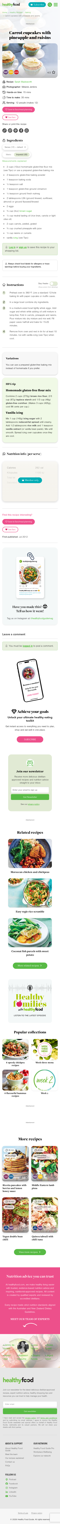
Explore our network (42, 1456)
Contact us (10, 1462)
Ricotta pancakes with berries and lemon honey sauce (14, 1187)
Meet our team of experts (30, 1319)
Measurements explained (14, 161)
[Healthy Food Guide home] (18, 1380)
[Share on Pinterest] (15, 130)
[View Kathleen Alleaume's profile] (22, 1357)
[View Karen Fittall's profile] (8, 1357)
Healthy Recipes (16, 12)
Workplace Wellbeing (42, 1452)
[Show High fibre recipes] (6, 1176)
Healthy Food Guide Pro (43, 1448)
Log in (12, 247)
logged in (28, 646)
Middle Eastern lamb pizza (43, 1186)
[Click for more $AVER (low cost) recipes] (16, 72)
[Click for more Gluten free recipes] (5, 72)
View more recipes (28, 1252)
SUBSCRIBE (30, 739)
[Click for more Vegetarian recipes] (11, 72)
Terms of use (23, 1513)
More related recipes (29, 965)
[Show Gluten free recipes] (35, 1176)
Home (4, 12)
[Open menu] (56, 4)
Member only (31, 480)
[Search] (50, 4)
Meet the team (11, 1454)
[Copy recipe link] (4, 130)
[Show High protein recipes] (11, 1176)
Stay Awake (43, 283)
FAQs (7, 1466)
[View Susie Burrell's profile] (51, 1346)
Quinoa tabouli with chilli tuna (42, 1238)
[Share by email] (10, 130)
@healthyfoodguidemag (41, 618)
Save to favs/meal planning (20, 109)
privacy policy (33, 804)
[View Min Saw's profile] (23, 1347)
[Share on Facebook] (21, 130)
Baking (28, 12)
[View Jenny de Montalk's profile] (8, 1346)
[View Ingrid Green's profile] (51, 1357)
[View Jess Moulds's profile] (37, 1346)
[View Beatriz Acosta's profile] (37, 1357)
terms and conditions (48, 1418)
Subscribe (39, 4)
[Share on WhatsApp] (26, 130)
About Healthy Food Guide (14, 1449)
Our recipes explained (14, 1458)
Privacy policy (36, 1513)
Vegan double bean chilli (13, 1238)
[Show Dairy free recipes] (6, 1227)
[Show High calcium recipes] (40, 1176)
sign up (23, 247)
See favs (11, 117)
